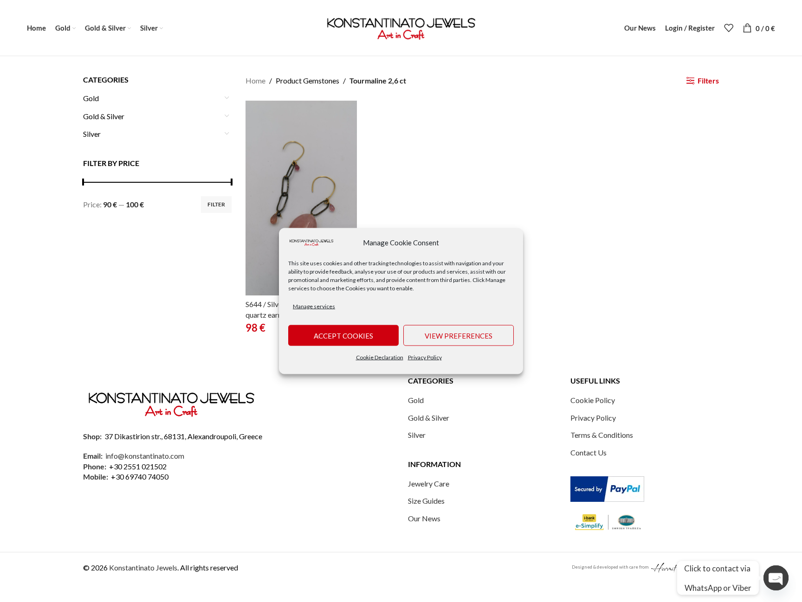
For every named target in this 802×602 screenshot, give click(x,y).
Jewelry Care (428, 483)
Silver (92, 133)
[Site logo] (401, 26)
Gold (91, 98)
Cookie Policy (592, 400)
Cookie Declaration (379, 357)
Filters (708, 80)
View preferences (458, 335)
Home (255, 80)
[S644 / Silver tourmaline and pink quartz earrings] (301, 198)
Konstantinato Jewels (143, 567)
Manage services (314, 305)
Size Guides (426, 500)
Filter (216, 204)
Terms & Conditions (601, 434)
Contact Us (588, 452)
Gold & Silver (103, 116)
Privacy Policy (425, 357)
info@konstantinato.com (144, 455)
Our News (424, 518)
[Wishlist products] (728, 28)
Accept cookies (343, 335)
